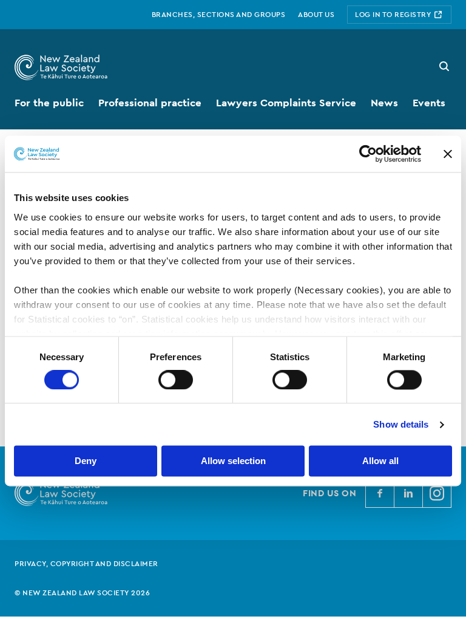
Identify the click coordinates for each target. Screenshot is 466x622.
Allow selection (233, 461)
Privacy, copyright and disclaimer (86, 564)
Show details (400, 424)
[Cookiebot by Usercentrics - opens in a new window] (368, 154)
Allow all (380, 461)
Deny (85, 461)
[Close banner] (448, 153)
